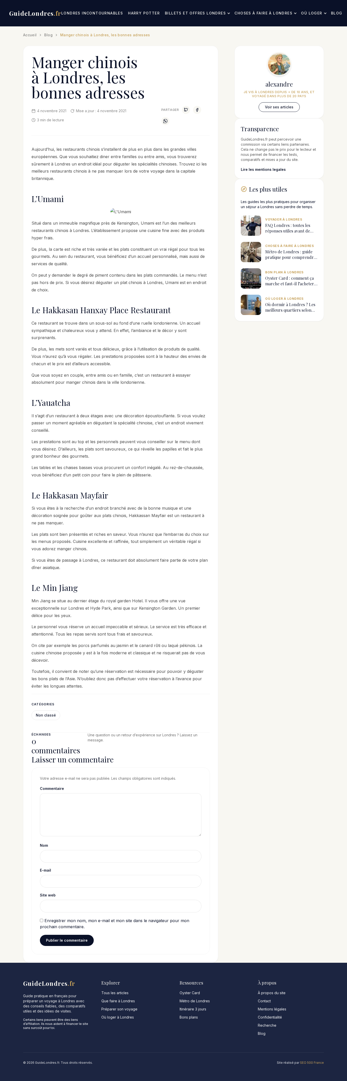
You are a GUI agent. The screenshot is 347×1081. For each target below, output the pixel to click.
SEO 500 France (312, 1063)
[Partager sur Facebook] (197, 110)
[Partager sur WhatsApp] (165, 121)
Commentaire (52, 788)
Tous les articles (115, 993)
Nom (44, 845)
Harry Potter (144, 13)
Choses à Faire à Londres (263, 13)
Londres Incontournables (92, 13)
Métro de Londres (195, 1001)
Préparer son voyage (119, 1009)
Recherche (267, 1025)
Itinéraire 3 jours (193, 1009)
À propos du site (272, 993)
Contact (264, 1001)
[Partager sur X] (186, 110)
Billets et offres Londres (195, 13)
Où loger (311, 13)
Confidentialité (270, 1017)
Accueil (30, 35)
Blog (336, 13)
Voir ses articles (279, 107)
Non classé (46, 715)
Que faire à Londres (118, 1001)
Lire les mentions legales (263, 169)
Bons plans (189, 1017)
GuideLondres (35, 13)
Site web (48, 895)
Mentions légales (272, 1009)
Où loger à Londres (117, 1017)
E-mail (45, 870)
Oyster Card (190, 993)
